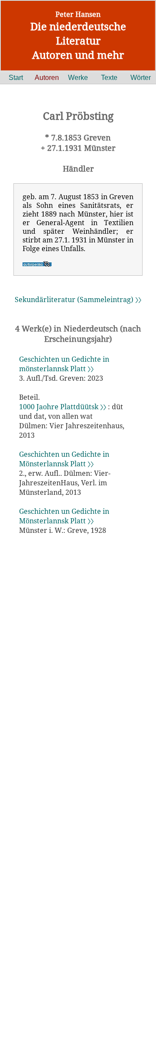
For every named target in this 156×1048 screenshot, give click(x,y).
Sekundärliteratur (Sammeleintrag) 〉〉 (78, 299)
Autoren (47, 77)
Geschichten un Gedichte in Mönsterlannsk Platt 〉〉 (64, 458)
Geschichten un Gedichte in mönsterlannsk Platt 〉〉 (64, 363)
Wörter (140, 77)
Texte (109, 77)
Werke (78, 77)
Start (16, 77)
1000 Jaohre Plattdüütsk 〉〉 (62, 406)
